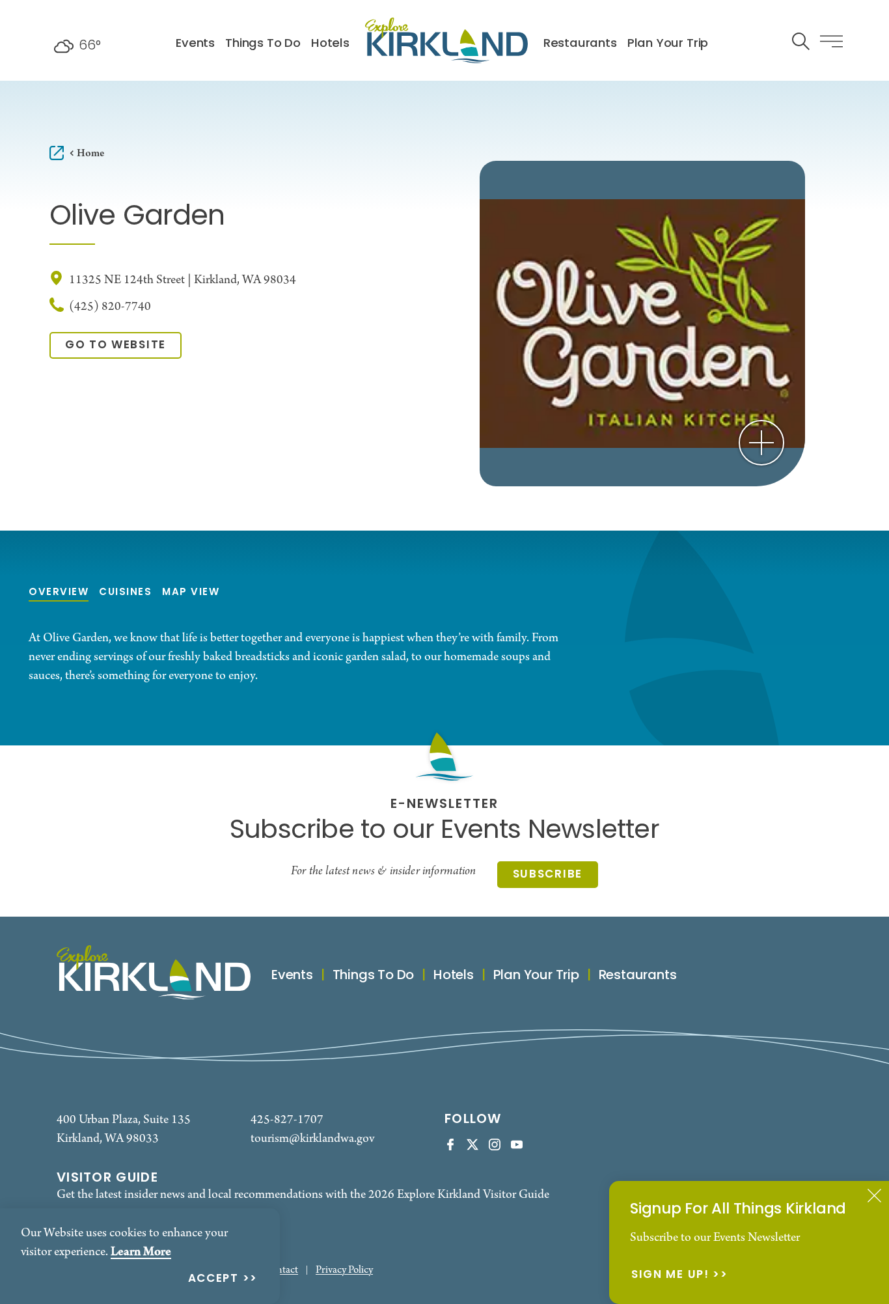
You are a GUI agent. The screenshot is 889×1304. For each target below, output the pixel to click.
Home (90, 153)
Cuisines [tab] (125, 593)
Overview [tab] (59, 593)
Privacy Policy (344, 1270)
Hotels (330, 44)
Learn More (141, 1251)
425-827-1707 (287, 1120)
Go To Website (115, 345)
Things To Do (263, 44)
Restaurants (580, 44)
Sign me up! (670, 1275)
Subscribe (547, 874)
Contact (281, 1270)
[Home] (446, 40)
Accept (213, 1279)
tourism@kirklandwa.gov (312, 1139)
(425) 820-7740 (110, 307)
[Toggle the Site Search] (801, 40)
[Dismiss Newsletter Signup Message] (874, 1195)
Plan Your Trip (667, 44)
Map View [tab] (190, 593)
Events (195, 44)
